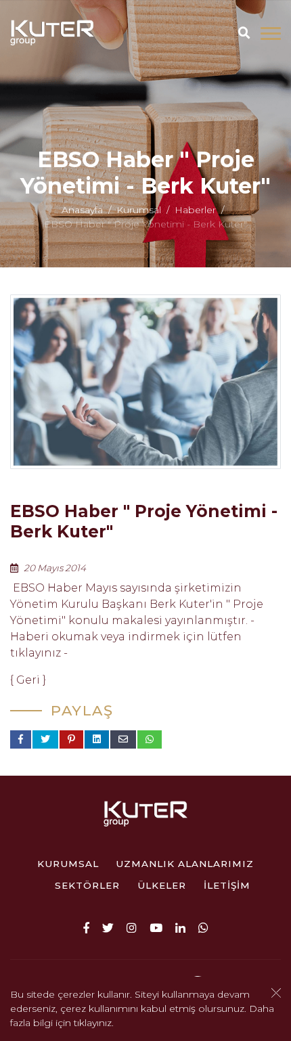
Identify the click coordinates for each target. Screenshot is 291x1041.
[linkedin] (180, 927)
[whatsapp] (203, 927)
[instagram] (132, 927)
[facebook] (86, 927)
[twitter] (108, 927)
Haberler (195, 210)
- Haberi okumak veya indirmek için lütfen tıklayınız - (132, 636)
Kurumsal (138, 210)
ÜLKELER (161, 885)
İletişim (227, 885)
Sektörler (87, 885)
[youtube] (156, 927)
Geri (28, 679)
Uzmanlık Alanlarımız (185, 863)
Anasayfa (82, 210)
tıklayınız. (94, 1023)
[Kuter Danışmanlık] (52, 33)
